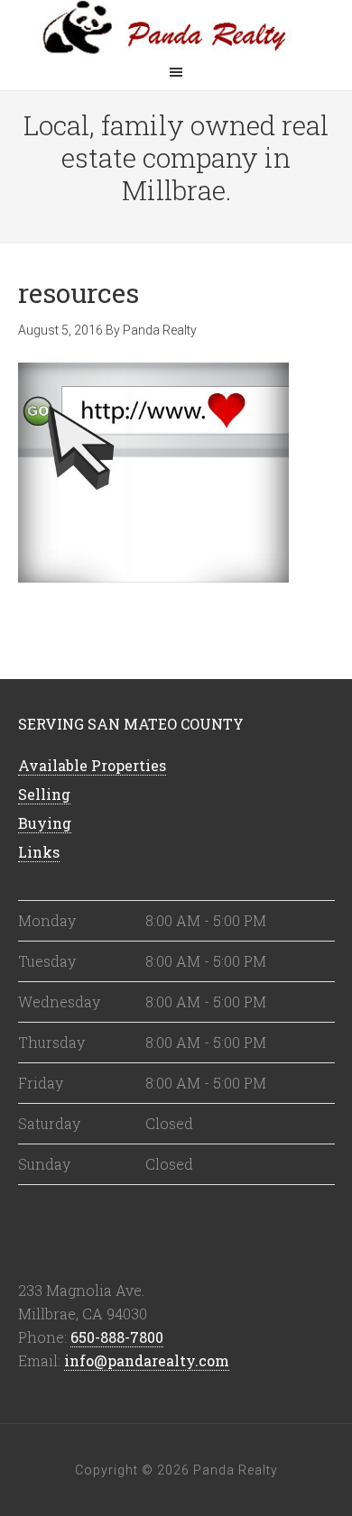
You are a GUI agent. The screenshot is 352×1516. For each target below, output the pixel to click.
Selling (44, 794)
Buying (44, 822)
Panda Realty (176, 27)
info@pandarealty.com (146, 1360)
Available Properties (92, 765)
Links (39, 851)
